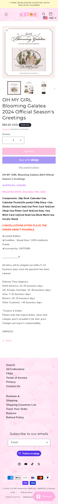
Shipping (6, 129)
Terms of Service (16, 378)
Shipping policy (29, 497)
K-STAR (13, 488)
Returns (11, 413)
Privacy (11, 382)
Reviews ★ (13, 396)
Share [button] (8, 340)
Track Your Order (17, 409)
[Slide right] (54, 88)
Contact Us (13, 386)
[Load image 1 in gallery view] (14, 87)
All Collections (15, 369)
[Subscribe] (46, 442)
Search (10, 365)
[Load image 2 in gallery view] (28, 87)
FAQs (9, 373)
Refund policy (26, 492)
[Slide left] (3, 88)
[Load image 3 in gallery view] (43, 87)
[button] (6, 14)
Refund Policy (15, 417)
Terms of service (13, 497)
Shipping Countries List (21, 405)
